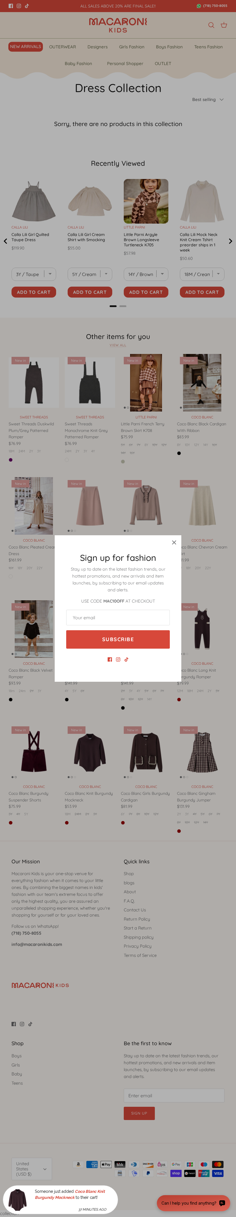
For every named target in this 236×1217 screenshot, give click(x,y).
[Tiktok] (126, 659)
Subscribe (118, 639)
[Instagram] (118, 659)
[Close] (174, 542)
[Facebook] (110, 659)
